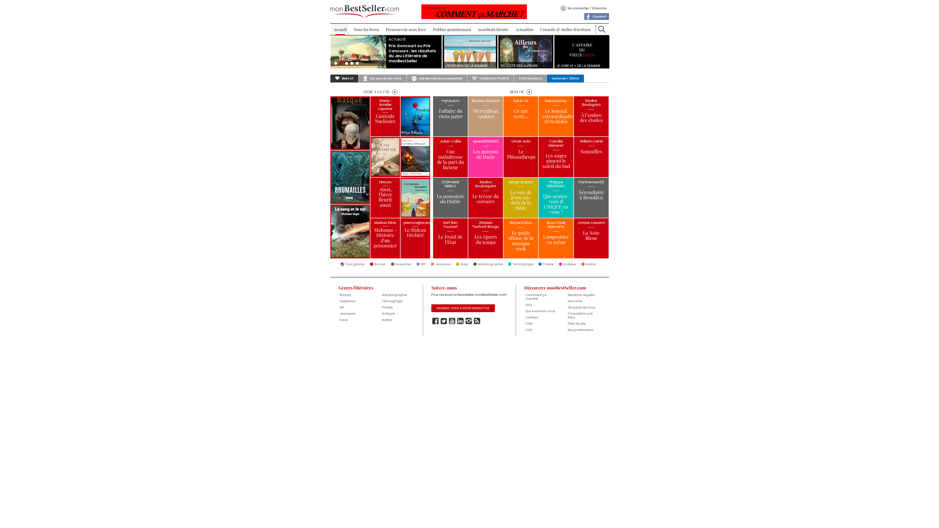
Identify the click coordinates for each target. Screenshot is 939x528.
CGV (529, 330)
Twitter (443, 321)
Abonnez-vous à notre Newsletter (462, 308)
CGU (529, 323)
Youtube (452, 321)
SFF (423, 264)
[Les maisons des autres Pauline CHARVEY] (415, 198)
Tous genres (355, 264)
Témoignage (523, 264)
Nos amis (575, 301)
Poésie (548, 264)
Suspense (403, 264)
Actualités (524, 29)
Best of (347, 78)
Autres (591, 264)
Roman (380, 264)
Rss (477, 321)
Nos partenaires (580, 330)
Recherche (602, 29)
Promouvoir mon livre (406, 29)
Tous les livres (366, 29)
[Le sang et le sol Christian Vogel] (350, 231)
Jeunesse (443, 264)
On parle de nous (581, 307)
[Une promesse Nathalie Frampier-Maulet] (385, 157)
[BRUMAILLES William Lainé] (350, 177)
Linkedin (460, 321)
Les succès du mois (386, 78)
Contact (531, 317)
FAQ (528, 305)
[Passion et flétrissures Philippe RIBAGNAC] (415, 116)
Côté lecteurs (530, 78)
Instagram (468, 321)
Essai (464, 264)
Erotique (569, 264)
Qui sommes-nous (540, 311)
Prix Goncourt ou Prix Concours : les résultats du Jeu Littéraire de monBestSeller (412, 54)
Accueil (340, 29)
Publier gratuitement (452, 29)
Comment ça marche (536, 297)
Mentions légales (581, 295)
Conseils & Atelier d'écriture (565, 29)
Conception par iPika (580, 315)
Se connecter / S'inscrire (587, 8)
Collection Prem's (494, 78)
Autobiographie (490, 264)
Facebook (435, 321)
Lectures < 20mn (565, 78)
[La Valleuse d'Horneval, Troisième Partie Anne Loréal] (415, 157)
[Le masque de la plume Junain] (350, 123)
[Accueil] (364, 11)
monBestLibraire (493, 29)
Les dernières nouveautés (440, 78)
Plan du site (577, 323)
